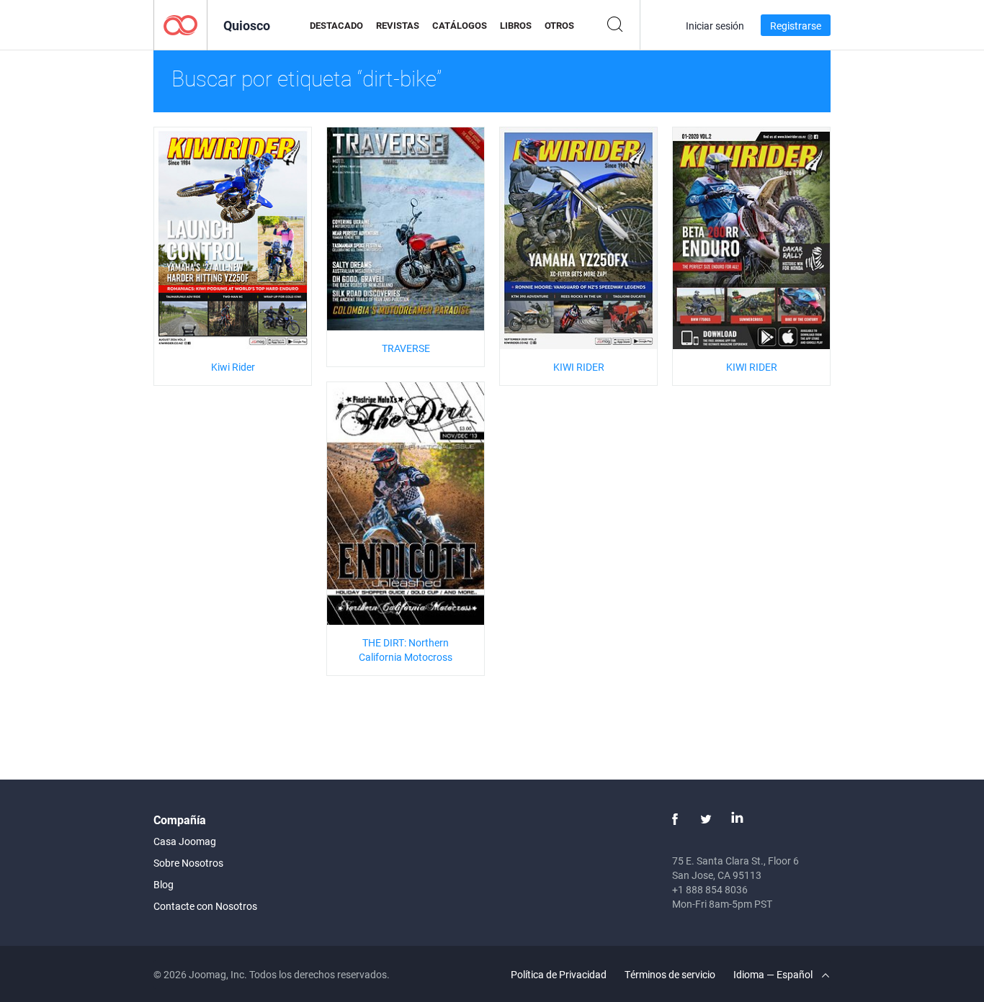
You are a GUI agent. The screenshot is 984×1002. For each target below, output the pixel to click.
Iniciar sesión (715, 25)
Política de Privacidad (559, 974)
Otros (559, 25)
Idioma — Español (774, 974)
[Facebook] (675, 819)
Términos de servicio (670, 974)
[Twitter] (706, 819)
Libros (516, 25)
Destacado (336, 25)
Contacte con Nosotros (205, 906)
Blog (163, 884)
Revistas (397, 25)
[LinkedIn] (737, 819)
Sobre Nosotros (188, 863)
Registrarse (795, 25)
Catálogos (459, 25)
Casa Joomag (184, 841)
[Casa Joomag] (180, 24)
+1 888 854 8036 (710, 889)
